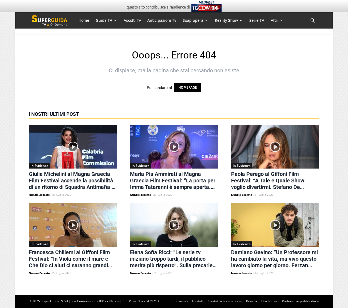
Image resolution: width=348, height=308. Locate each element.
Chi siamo (180, 301)
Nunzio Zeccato (39, 195)
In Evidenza (39, 165)
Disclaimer (269, 301)
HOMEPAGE (187, 87)
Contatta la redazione (225, 301)
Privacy (251, 301)
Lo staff (197, 301)
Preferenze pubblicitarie (300, 301)
